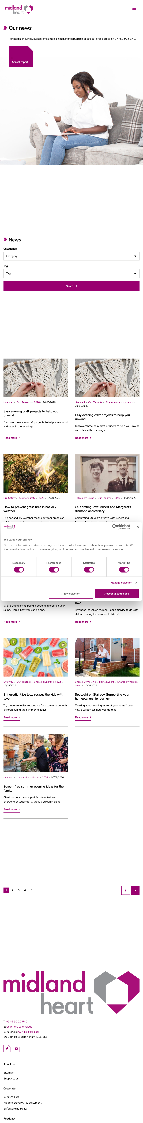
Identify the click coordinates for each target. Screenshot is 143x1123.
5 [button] (31, 890)
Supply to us (11, 1079)
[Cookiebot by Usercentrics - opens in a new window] (115, 527)
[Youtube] (16, 1048)
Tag (5, 266)
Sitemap (8, 1073)
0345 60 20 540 (16, 1022)
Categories (10, 249)
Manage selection (121, 582)
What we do (11, 1097)
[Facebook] (6, 1048)
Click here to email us (19, 1027)
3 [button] (19, 890)
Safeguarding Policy (15, 1109)
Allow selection (71, 593)
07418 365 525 (28, 1032)
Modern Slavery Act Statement (22, 1103)
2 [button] (12, 890)
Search (70, 286)
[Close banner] (138, 527)
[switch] (54, 570)
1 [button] (6, 890)
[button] (125, 890)
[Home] (19, 9)
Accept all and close (116, 593)
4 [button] (25, 890)
